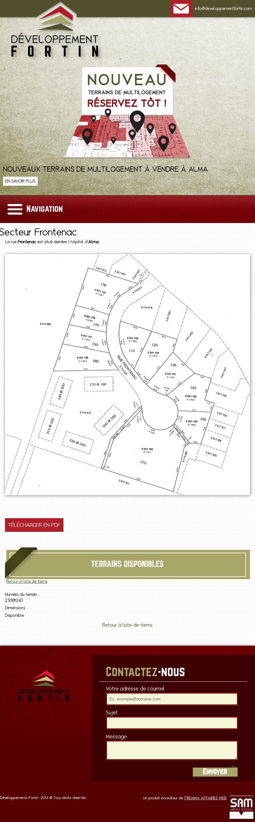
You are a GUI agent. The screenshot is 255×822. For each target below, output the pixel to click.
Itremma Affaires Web (205, 798)
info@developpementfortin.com (223, 9)
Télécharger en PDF (34, 525)
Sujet (112, 712)
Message (116, 736)
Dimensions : (16, 608)
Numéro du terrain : (22, 594)
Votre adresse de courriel (135, 688)
